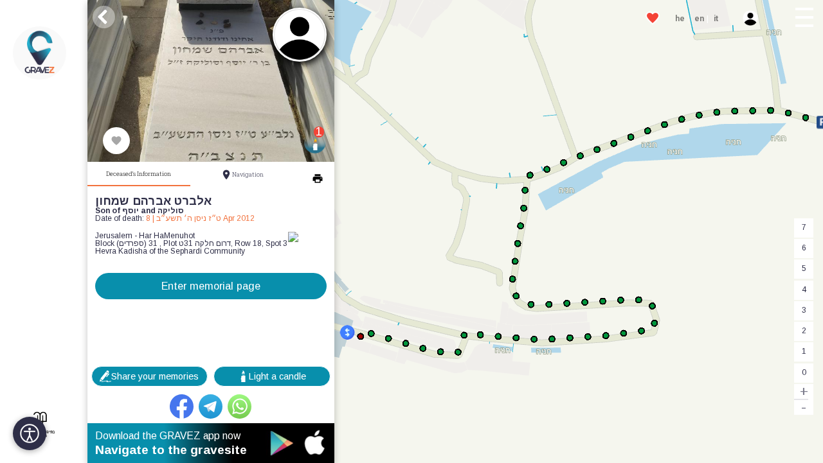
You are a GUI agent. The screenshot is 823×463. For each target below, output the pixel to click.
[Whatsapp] (240, 406)
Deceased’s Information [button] (138, 174)
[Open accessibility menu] (29, 433)
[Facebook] (182, 406)
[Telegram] (211, 406)
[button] (805, 19)
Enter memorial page (210, 286)
